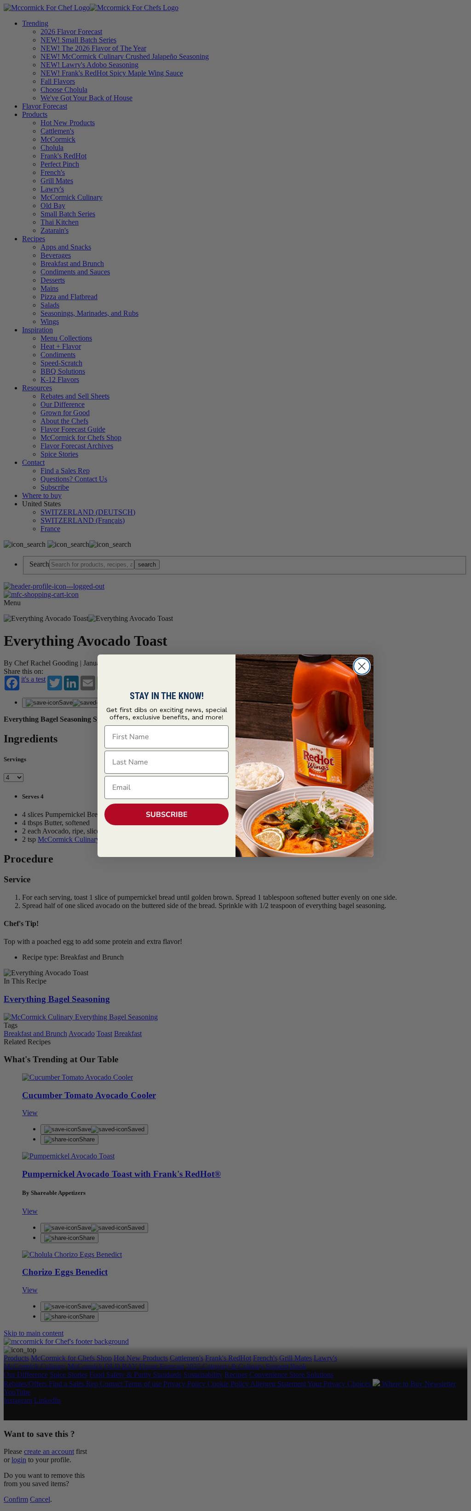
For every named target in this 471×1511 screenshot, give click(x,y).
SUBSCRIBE (167, 815)
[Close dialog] (362, 666)
